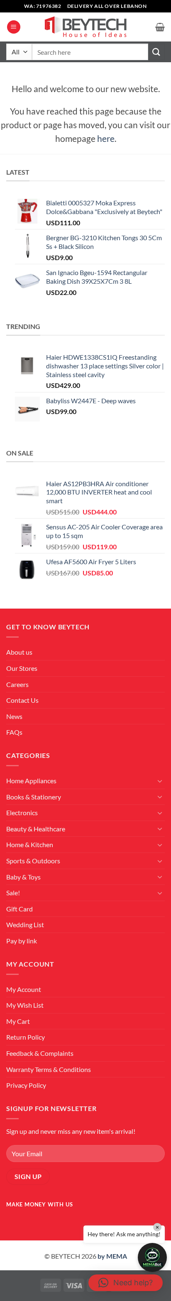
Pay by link (21, 941)
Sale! (13, 893)
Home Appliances (31, 780)
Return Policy (25, 1037)
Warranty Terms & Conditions (48, 1069)
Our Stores (21, 668)
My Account (23, 989)
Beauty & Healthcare (35, 829)
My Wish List (25, 1005)
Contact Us (22, 700)
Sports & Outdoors (33, 861)
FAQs (14, 732)
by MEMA (112, 1256)
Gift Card (19, 909)
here (106, 138)
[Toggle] (160, 781)
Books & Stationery (33, 797)
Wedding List (25, 924)
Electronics (22, 812)
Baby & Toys (23, 877)
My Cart (18, 1021)
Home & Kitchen (29, 844)
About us (19, 652)
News (14, 716)
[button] (13, 27)
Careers (17, 684)
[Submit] (156, 52)
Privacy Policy (26, 1085)
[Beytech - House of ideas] (85, 27)
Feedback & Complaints (39, 1053)
